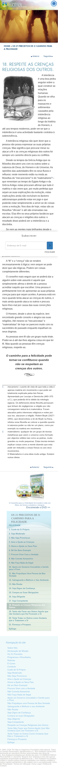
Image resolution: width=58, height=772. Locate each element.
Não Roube (12, 709)
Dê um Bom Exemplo (17, 685)
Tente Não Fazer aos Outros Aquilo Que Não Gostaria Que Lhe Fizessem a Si (28, 729)
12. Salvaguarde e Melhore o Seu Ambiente (29, 580)
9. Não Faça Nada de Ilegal (21, 563)
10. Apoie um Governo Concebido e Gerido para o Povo (29, 568)
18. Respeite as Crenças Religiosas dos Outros (27, 606)
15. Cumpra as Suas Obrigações (24, 592)
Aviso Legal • (37, 764)
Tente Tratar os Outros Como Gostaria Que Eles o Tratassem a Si (27, 734)
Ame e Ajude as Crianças (19, 679)
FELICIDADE (15, 525)
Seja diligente (13, 719)
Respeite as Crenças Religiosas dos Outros (27, 725)
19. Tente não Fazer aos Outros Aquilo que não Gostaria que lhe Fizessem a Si (28, 612)
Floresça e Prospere (17, 739)
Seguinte (48, 56)
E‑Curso (11, 663)
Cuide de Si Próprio (16, 669)
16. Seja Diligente (17, 597)
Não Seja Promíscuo (17, 676)
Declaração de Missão (17, 651)
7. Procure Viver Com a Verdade (23, 554)
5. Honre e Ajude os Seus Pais (23, 546)
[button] (9, 40)
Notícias (11, 660)
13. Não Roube (15, 584)
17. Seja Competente (18, 601)
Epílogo (12, 629)
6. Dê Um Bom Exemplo (20, 550)
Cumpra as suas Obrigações (20, 716)
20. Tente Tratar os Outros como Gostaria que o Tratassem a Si (28, 619)
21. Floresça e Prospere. (20, 624)
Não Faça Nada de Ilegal (19, 694)
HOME (7, 46)
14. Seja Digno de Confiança (22, 588)
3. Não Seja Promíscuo (19, 538)
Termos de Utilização (22, 764)
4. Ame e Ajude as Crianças (21, 542)
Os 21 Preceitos (14, 654)
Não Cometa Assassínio (18, 691)
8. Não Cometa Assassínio (21, 559)
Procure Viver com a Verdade (21, 688)
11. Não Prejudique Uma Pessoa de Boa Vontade (27, 574)
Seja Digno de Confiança (19, 712)
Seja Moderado (14, 673)
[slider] (28, 40)
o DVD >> (38, 507)
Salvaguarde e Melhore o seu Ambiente (26, 706)
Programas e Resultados (19, 657)
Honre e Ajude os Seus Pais (20, 682)
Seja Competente (15, 722)
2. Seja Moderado (17, 534)
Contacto (11, 666)
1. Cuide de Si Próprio (19, 529)
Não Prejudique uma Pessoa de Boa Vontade (28, 703)
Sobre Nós (12, 648)
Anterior (36, 56)
